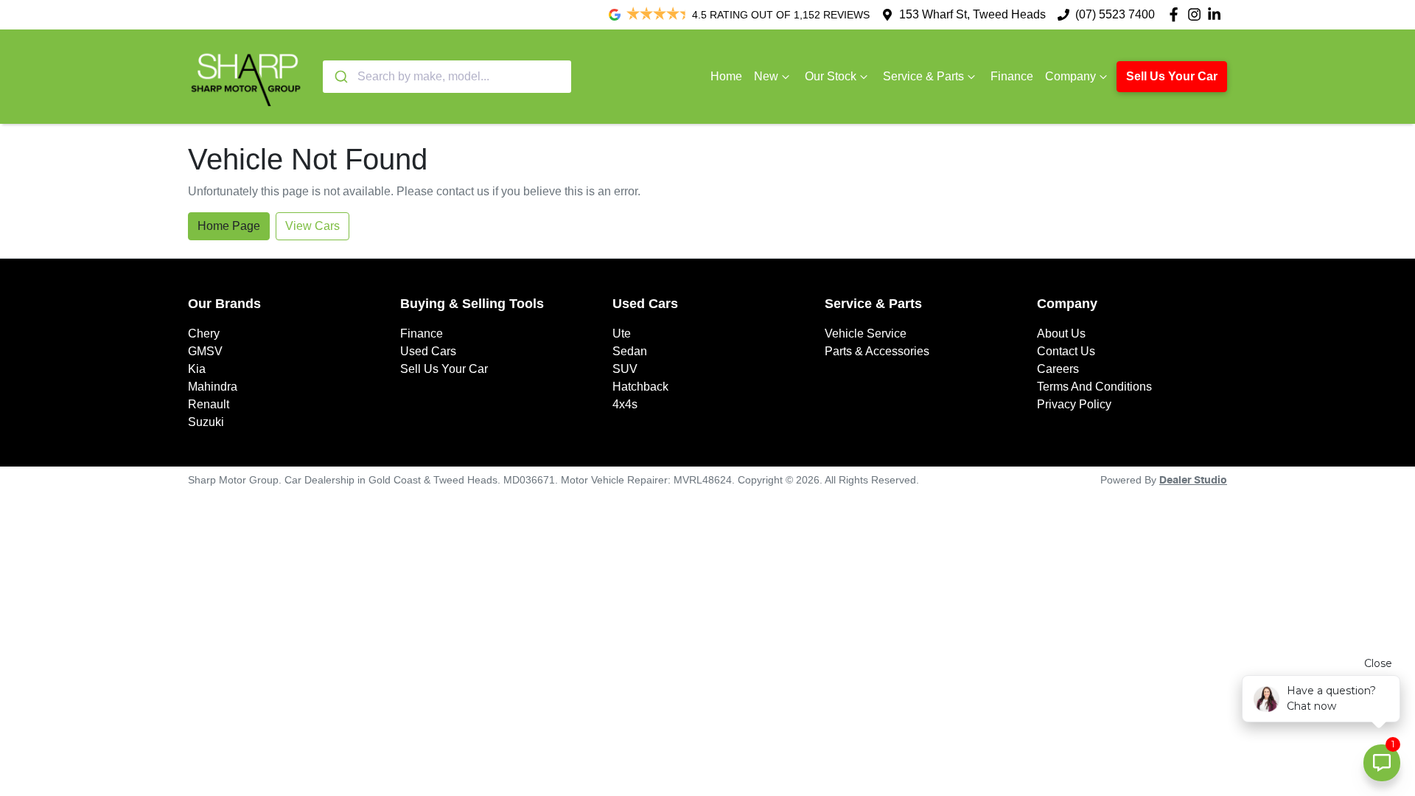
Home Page (229, 226)
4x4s (624, 404)
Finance (1011, 76)
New (766, 76)
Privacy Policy (1074, 404)
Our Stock (830, 76)
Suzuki (206, 422)
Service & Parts (923, 76)
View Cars (312, 226)
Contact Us (1066, 351)
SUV (624, 369)
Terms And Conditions (1094, 386)
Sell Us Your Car (1171, 76)
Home (726, 76)
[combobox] (447, 76)
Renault (208, 404)
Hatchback (640, 386)
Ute (621, 333)
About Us (1061, 333)
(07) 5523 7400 (1115, 14)
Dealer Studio (1193, 480)
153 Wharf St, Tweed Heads (972, 14)
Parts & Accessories (877, 351)
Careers (1058, 369)
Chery (204, 333)
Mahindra (212, 386)
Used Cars (428, 351)
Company (1070, 76)
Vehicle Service (865, 333)
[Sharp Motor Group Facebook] (1177, 14)
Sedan (629, 351)
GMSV (205, 351)
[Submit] (340, 76)
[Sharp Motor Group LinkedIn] (1217, 14)
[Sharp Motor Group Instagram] (1197, 14)
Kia (197, 369)
